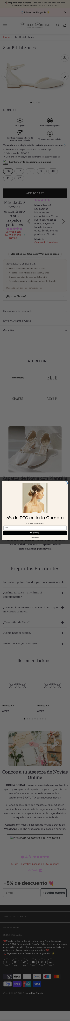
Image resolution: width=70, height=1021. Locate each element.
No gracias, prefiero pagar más (35, 537)
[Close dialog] (66, 483)
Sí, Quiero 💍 (35, 533)
